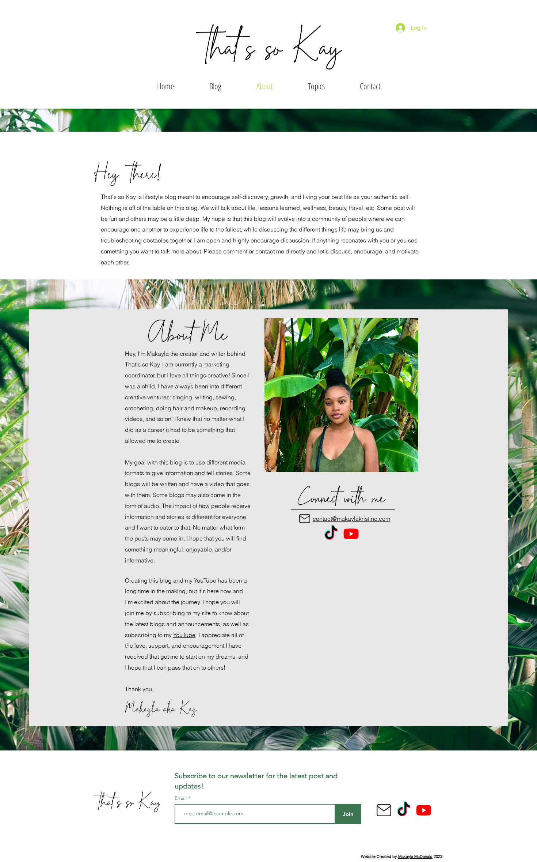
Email (181, 798)
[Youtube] (351, 533)
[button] (316, 86)
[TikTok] (331, 533)
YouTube (184, 635)
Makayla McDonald (415, 856)
